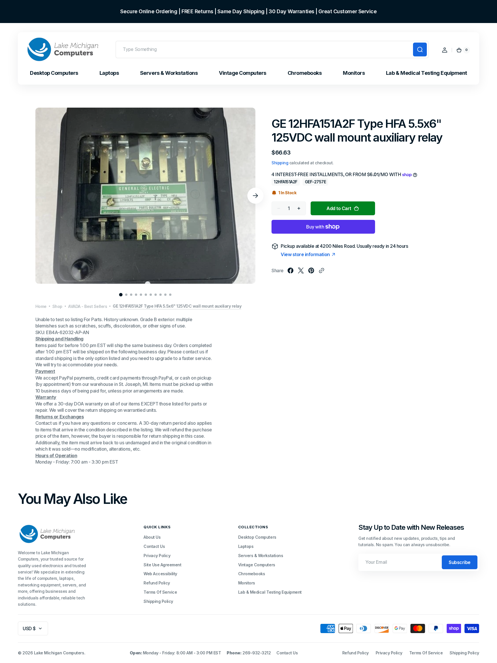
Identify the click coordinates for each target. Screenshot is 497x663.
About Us (152, 537)
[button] (444, 50)
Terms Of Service (160, 592)
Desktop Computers (257, 537)
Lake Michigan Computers (59, 652)
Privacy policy (389, 652)
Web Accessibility (160, 573)
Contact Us (154, 546)
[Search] (420, 49)
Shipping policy (464, 652)
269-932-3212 (256, 652)
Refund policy (355, 652)
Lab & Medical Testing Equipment (270, 592)
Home (41, 306)
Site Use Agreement (162, 564)
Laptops (246, 546)
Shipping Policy (158, 601)
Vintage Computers (256, 564)
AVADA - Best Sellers (87, 306)
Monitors (246, 582)
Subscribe (460, 562)
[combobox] (272, 49)
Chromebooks (251, 573)
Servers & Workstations (260, 555)
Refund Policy (157, 582)
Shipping (280, 162)
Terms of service (426, 652)
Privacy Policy (157, 555)
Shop (57, 306)
